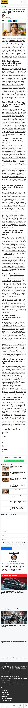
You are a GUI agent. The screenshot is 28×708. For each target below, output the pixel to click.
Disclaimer (4, 696)
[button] (21, 2)
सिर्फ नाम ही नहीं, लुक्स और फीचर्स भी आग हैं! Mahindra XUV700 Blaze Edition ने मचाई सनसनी (12, 609)
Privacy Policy (5, 694)
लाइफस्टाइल (4, 6)
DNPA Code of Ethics (7, 698)
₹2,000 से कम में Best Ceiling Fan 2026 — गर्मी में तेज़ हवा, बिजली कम (12, 684)
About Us (4, 690)
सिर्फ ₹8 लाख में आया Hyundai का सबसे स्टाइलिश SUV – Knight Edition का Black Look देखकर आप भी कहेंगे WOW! (13, 592)
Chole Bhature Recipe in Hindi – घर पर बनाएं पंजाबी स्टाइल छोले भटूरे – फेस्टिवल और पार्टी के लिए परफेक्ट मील (17, 508)
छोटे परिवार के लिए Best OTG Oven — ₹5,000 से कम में (10, 676)
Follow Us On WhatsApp (17, 460)
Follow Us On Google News (18, 457)
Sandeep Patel (6, 17)
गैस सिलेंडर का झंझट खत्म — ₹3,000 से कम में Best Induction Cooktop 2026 (14, 678)
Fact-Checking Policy (7, 700)
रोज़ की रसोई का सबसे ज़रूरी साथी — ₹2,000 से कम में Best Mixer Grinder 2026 (14, 680)
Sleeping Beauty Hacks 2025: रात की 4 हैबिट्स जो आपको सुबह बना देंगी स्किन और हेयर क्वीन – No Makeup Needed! (18, 485)
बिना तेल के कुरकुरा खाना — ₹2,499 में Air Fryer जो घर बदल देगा (11, 682)
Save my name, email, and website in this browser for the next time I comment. (14, 543)
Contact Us (5, 692)
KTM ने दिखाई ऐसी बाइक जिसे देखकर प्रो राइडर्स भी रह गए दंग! (13, 658)
